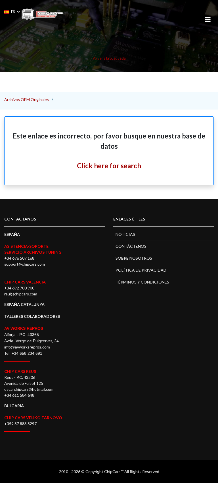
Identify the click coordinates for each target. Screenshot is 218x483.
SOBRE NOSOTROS (134, 258)
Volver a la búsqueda (109, 58)
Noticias (125, 234)
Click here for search (109, 165)
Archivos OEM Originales (26, 99)
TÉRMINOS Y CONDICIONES (142, 282)
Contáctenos (131, 246)
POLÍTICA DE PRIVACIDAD (141, 270)
